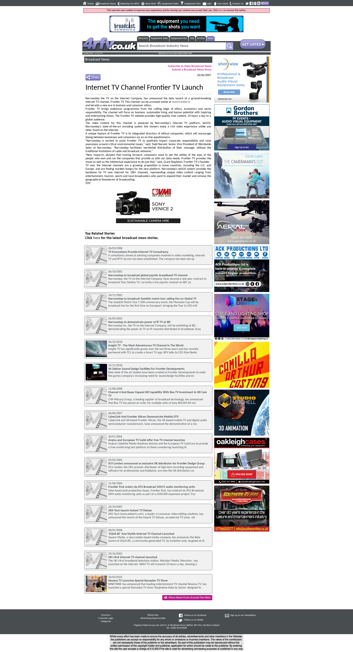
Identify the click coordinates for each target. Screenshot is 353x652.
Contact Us (237, 3)
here (220, 10)
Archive (201, 38)
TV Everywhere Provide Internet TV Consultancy (138, 252)
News (210, 38)
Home (91, 3)
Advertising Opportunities (152, 618)
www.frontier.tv (181, 102)
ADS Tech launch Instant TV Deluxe (130, 510)
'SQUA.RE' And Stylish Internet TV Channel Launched (141, 534)
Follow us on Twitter (194, 620)
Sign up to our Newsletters (243, 615)
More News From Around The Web (189, 597)
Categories (106, 621)
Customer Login (105, 618)
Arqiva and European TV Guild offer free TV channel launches (146, 440)
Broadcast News (107, 3)
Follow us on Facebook (195, 615)
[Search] (229, 46)
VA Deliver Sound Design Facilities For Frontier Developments (146, 369)
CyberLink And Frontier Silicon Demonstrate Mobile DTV (143, 416)
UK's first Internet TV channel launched (132, 557)
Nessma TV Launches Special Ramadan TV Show (138, 580)
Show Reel (150, 3)
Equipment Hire (192, 3)
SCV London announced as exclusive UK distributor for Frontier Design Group (156, 463)
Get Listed (222, 3)
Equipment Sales (170, 3)
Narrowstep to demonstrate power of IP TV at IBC (139, 322)
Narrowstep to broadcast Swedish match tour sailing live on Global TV (152, 298)
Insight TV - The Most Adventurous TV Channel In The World (145, 345)
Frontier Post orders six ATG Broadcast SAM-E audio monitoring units (151, 487)
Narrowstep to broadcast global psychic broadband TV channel (148, 275)
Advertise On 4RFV (129, 3)
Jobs (209, 3)
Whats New (152, 615)
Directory (143, 38)
